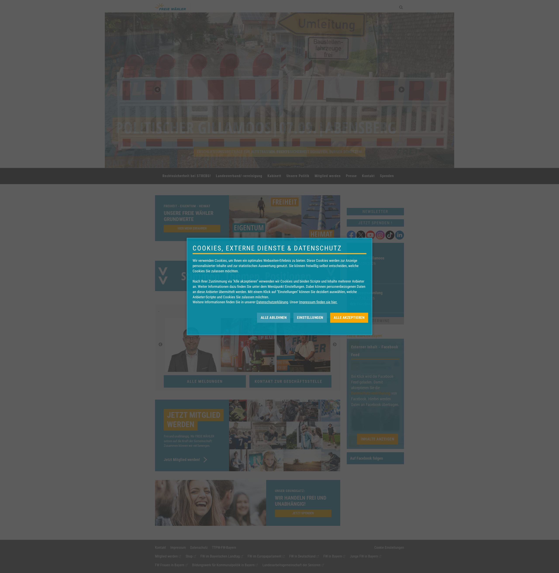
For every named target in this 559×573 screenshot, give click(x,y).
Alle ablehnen (274, 317)
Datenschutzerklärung (272, 302)
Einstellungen (310, 317)
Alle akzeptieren (349, 317)
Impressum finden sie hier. (318, 302)
